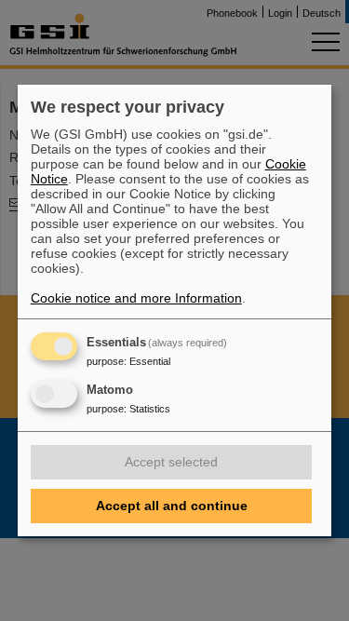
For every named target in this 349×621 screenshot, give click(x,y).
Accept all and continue (172, 505)
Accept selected (171, 461)
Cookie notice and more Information (136, 297)
